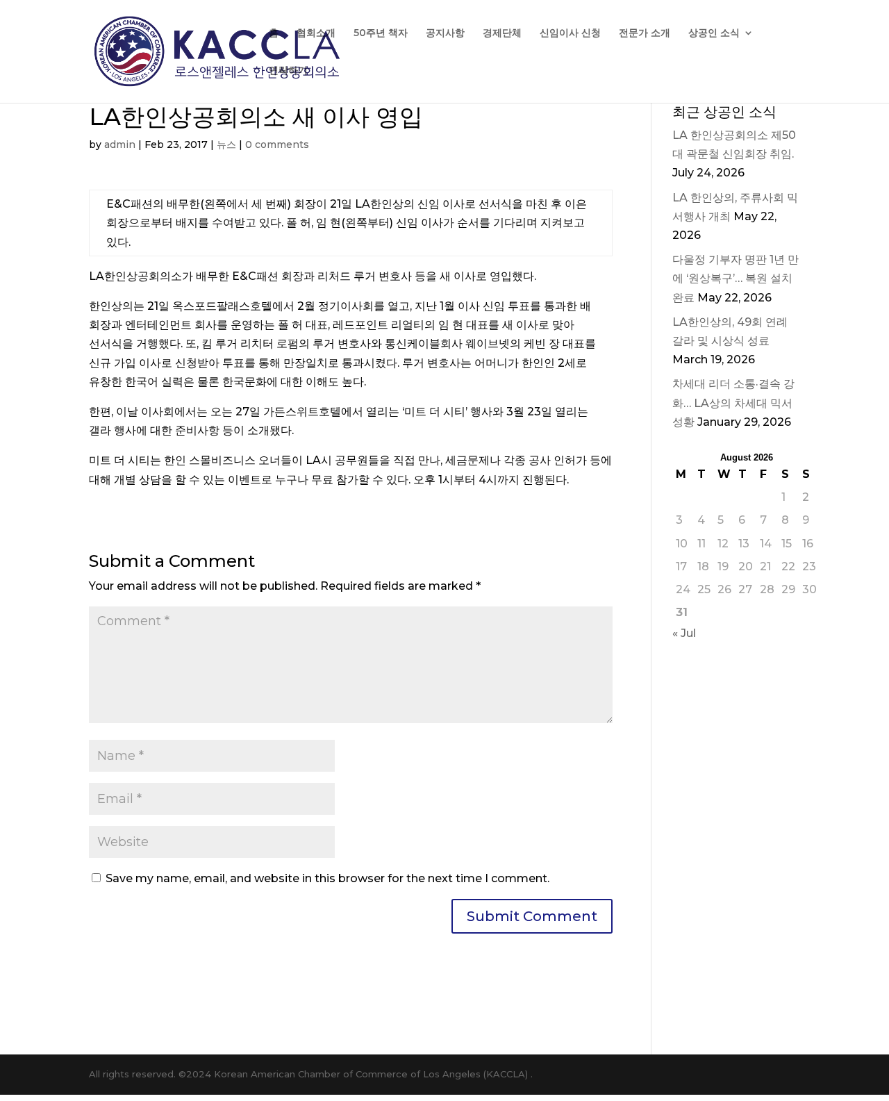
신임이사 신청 (570, 33)
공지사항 (445, 33)
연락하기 (288, 70)
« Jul (684, 633)
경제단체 (502, 33)
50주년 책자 (381, 33)
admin (119, 144)
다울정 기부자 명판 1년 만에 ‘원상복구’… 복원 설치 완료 (735, 278)
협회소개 (316, 33)
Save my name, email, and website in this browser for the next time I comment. (327, 878)
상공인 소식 (714, 33)
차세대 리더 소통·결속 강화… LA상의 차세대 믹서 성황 (733, 402)
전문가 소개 (644, 33)
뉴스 (226, 144)
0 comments (277, 144)
